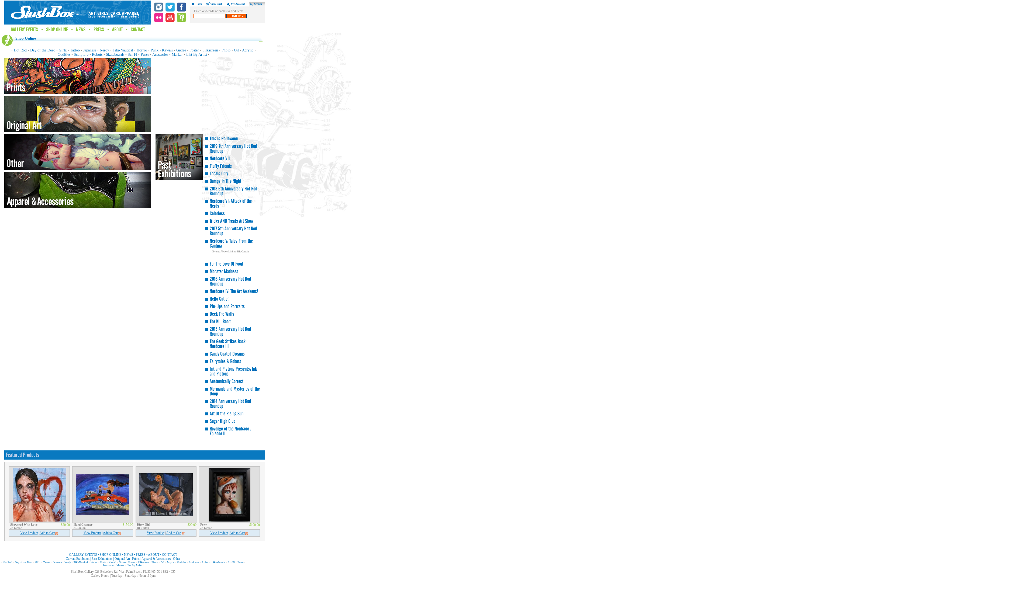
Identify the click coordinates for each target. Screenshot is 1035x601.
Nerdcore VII (220, 158)
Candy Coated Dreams (227, 354)
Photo (226, 50)
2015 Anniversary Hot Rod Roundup (230, 331)
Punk (154, 50)
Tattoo (75, 50)
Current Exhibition (77, 559)
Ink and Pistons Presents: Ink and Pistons (233, 371)
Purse (145, 55)
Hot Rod (20, 50)
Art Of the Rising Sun (226, 413)
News (80, 29)
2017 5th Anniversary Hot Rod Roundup (233, 231)
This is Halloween (224, 138)
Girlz (63, 50)
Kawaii (167, 50)
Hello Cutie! (219, 299)
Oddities (64, 55)
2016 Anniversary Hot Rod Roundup (230, 281)
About (117, 29)
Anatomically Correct (226, 381)
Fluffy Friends (221, 166)
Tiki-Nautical (123, 50)
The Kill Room (221, 321)
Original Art (122, 559)
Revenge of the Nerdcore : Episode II (230, 431)
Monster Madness (224, 271)
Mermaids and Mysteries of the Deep (235, 391)
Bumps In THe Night (225, 181)
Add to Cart (47, 533)
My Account (238, 3)
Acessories (160, 55)
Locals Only (219, 173)
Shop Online (57, 29)
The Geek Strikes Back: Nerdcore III (228, 344)
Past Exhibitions (102, 559)
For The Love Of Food (226, 264)
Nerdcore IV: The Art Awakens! (234, 291)
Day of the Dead (42, 50)
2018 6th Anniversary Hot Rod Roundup (233, 191)
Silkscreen (210, 50)
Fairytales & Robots (225, 361)
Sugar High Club (222, 421)
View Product (29, 533)
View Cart (216, 3)
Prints (136, 559)
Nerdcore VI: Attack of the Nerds (231, 204)
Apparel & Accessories (156, 559)
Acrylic (247, 50)
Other (176, 559)
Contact (138, 29)
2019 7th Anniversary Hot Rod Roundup (233, 149)
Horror (142, 50)
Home (198, 3)
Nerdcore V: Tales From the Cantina (231, 243)
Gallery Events (24, 29)
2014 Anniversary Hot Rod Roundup (230, 404)
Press (99, 29)
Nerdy (104, 50)
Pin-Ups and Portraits (227, 306)
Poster (194, 50)
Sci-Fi (132, 55)
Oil (236, 50)
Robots (97, 55)
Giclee (181, 50)
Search (258, 3)
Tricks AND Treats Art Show (231, 221)
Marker (177, 55)
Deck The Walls (222, 314)
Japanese (89, 50)
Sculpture (81, 55)
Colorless (217, 213)
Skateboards (115, 55)
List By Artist (196, 55)
